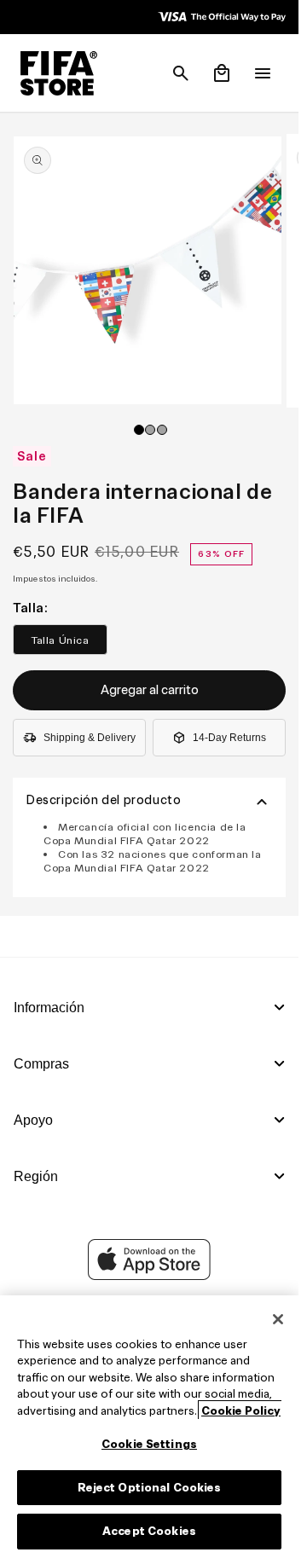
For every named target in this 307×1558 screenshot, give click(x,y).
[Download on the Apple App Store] (149, 1275)
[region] (149, 1426)
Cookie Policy (241, 1411)
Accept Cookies (149, 1531)
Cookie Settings (149, 1444)
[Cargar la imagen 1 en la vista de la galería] (139, 430)
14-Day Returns (229, 738)
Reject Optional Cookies (150, 1487)
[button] (181, 73)
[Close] (278, 1319)
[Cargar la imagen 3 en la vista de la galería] (162, 430)
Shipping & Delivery (89, 738)
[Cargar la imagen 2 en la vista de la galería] (150, 430)
